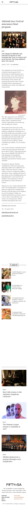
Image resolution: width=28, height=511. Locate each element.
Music (3, 51)
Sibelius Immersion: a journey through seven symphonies (12, 459)
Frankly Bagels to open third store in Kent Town (19, 273)
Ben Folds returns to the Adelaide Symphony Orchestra (12, 394)
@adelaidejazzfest (8, 216)
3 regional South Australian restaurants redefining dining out (18, 314)
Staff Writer (15, 64)
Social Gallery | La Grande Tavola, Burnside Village (17, 287)
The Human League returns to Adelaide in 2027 (11, 427)
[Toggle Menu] (2, 2)
